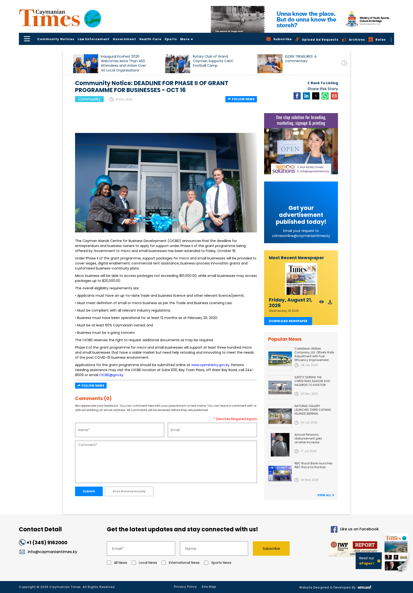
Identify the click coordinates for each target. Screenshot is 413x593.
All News (120, 562)
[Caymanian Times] (60, 17)
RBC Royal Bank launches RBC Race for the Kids (313, 465)
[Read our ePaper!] (396, 574)
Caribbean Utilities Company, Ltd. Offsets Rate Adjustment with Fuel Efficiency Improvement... (314, 354)
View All (324, 495)
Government (124, 39)
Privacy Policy (185, 587)
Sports (171, 39)
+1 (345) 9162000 (47, 542)
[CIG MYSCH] (302, 19)
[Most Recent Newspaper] (301, 279)
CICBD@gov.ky (111, 375)
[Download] (330, 303)
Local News (148, 562)
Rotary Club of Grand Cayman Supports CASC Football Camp (213, 61)
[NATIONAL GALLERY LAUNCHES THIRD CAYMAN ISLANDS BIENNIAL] (280, 416)
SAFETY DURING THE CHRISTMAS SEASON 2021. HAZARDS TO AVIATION (312, 381)
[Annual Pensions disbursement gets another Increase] (280, 444)
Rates (380, 40)
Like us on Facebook (359, 529)
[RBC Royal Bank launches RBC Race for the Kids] (280, 473)
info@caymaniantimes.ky (52, 552)
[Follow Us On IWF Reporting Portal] (338, 549)
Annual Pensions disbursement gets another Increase (308, 438)
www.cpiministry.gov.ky (210, 364)
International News (184, 562)
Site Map (209, 587)
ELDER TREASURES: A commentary (300, 58)
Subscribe (271, 548)
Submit (89, 491)
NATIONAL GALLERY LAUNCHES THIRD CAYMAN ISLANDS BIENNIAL (312, 410)
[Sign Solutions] (301, 143)
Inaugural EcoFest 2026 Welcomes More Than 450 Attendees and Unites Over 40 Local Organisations (123, 63)
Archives (357, 40)
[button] (85, 63)
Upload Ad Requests (320, 40)
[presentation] (344, 63)
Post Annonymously (129, 491)
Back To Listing (324, 83)
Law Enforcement (93, 39)
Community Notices (55, 39)
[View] (322, 303)
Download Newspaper (288, 321)
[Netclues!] (364, 587)
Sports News (221, 562)
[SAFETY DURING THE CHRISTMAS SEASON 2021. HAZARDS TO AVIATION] (280, 387)
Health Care (150, 39)
